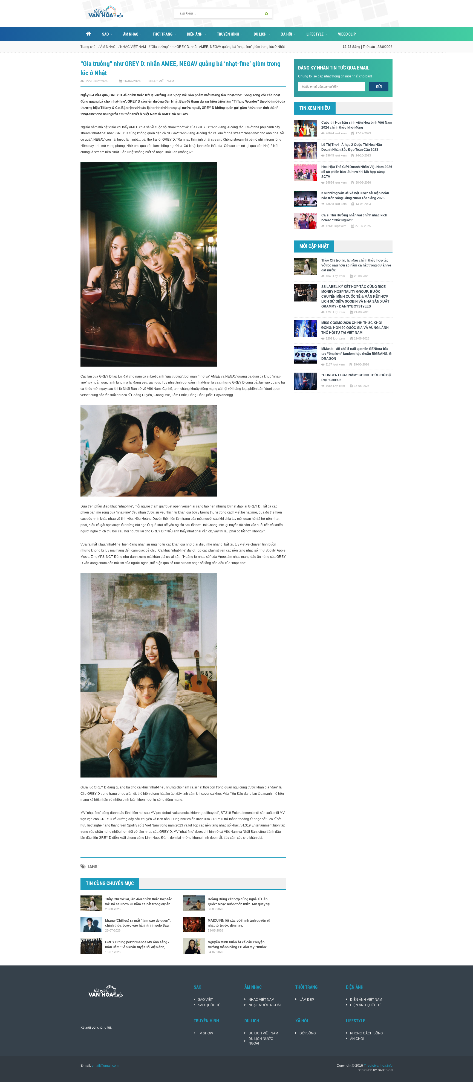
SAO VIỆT (205, 1000)
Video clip (347, 34)
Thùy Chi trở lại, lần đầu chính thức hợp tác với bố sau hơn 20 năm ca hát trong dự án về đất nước (356, 265)
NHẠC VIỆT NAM (133, 47)
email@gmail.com (105, 1066)
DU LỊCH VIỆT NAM (263, 1033)
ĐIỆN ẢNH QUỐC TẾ (366, 1005)
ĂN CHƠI (357, 1039)
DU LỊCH (260, 34)
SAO (105, 34)
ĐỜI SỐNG (307, 1033)
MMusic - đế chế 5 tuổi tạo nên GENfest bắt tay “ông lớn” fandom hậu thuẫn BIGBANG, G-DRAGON (357, 354)
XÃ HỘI (286, 34)
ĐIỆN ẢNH (195, 34)
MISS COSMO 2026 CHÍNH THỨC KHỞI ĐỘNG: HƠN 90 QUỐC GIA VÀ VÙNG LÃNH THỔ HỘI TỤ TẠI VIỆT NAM (355, 328)
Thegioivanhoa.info (378, 1066)
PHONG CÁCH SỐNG (366, 1033)
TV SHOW (205, 1033)
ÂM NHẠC (130, 34)
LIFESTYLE (315, 34)
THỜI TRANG (162, 34)
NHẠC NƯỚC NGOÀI (265, 1005)
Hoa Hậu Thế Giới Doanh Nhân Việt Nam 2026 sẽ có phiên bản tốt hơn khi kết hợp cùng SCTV (356, 172)
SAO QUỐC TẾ (209, 1005)
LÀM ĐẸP (306, 1000)
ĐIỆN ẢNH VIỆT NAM (366, 1000)
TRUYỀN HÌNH (228, 34)
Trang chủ (88, 47)
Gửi (379, 87)
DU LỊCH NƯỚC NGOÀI (261, 1041)
